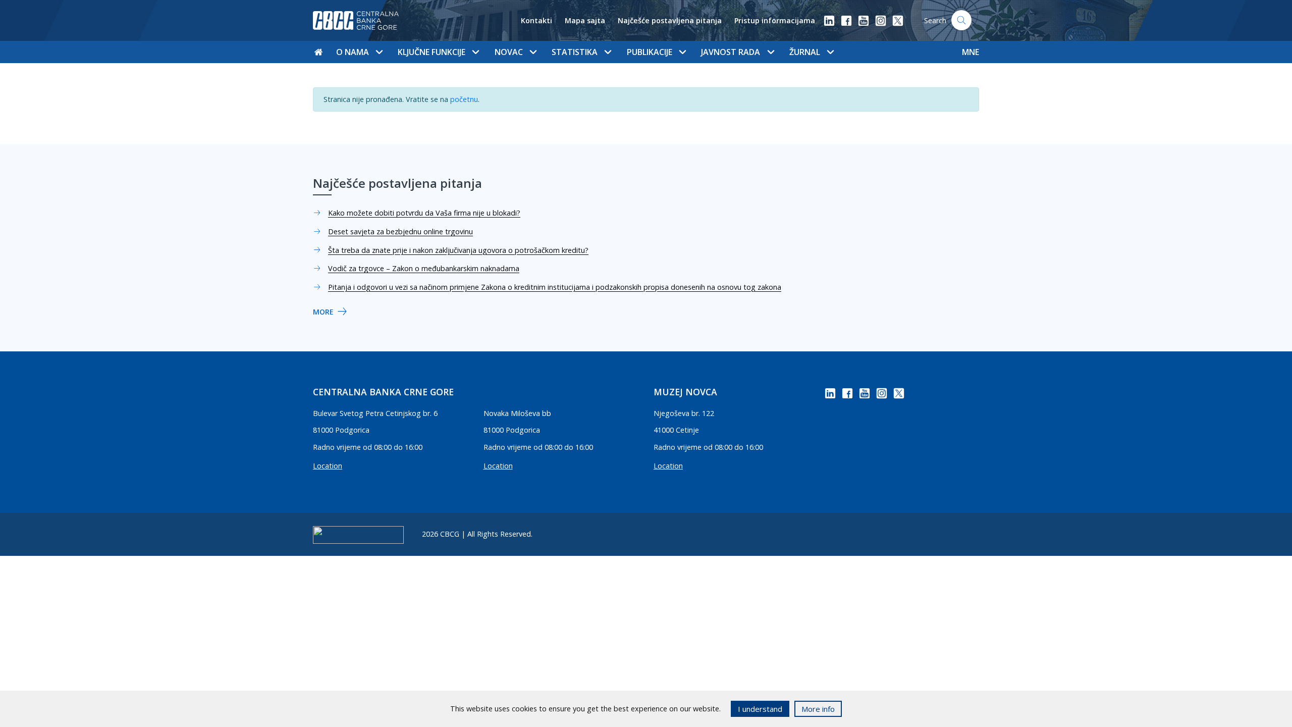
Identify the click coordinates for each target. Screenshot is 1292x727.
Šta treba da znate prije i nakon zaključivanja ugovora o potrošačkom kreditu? (458, 250)
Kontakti (536, 20)
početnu (464, 99)
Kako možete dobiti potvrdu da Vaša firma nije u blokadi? (424, 213)
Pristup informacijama (774, 20)
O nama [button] (352, 52)
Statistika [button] (575, 52)
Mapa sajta (585, 20)
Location (327, 466)
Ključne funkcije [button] (431, 52)
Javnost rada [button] (730, 52)
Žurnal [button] (804, 52)
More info (818, 709)
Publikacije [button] (649, 52)
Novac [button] (509, 52)
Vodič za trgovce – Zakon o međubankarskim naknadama (423, 268)
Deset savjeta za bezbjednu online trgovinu (400, 231)
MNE (970, 52)
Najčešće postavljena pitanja (670, 20)
